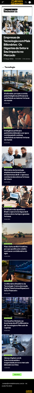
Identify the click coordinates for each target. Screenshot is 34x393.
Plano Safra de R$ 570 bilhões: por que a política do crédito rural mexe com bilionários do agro (16, 249)
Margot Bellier (9, 59)
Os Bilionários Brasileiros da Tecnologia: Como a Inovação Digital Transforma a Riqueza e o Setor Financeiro (16, 287)
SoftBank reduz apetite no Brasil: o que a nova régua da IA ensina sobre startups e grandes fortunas (16, 212)
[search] (25, 2)
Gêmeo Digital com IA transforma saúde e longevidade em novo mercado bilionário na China (16, 361)
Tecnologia (8, 90)
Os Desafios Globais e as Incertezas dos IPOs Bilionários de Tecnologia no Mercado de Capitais (16, 324)
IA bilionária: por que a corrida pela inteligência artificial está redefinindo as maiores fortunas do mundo (16, 96)
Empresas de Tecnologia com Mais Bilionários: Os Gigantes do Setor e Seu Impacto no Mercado (17, 46)
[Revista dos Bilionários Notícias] (17, 2)
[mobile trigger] (3, 2)
